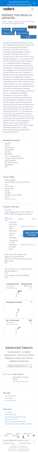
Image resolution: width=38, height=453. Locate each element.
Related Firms (8, 33)
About (9, 434)
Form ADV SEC (23, 447)
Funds (18, 446)
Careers (15, 436)
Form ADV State (13, 447)
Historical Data (19, 30)
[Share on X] (31, 27)
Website (27, 450)
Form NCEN (20, 450)
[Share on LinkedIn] (34, 27)
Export (28, 37)
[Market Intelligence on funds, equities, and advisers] (8, 9)
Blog (18, 434)
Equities (23, 446)
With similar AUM (10, 414)
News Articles (23, 33)
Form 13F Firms (12, 449)
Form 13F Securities (23, 449)
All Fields (6, 30)
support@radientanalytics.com (16, 440)
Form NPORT (12, 450)
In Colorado (8, 412)
